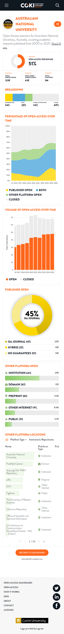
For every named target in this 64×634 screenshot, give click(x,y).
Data (6, 596)
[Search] (57, 5)
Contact (9, 605)
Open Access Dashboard (18, 582)
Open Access (11, 587)
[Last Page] (43, 541)
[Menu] (6, 5)
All (6, 439)
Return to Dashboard (32, 552)
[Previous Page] (25, 541)
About (7, 600)
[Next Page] (38, 541)
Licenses (9, 610)
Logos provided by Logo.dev (32, 628)
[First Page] (20, 541)
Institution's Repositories (41, 439)
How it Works (12, 591)
